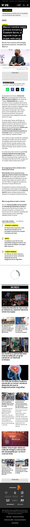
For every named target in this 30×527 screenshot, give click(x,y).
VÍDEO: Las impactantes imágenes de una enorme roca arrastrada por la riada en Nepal (21, 470)
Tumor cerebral (11, 252)
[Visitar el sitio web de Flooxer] (20, 504)
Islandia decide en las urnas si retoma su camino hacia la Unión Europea (15, 310)
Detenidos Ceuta (13, 1)
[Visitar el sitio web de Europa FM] (15, 500)
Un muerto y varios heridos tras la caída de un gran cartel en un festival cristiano (14, 357)
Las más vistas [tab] (8, 221)
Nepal (7, 238)
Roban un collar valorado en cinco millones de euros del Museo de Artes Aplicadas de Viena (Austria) (7, 471)
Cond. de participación (20, 519)
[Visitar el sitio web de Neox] (22, 492)
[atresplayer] (24, 5)
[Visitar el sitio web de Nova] (8, 496)
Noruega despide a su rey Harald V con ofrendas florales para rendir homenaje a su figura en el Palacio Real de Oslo (8, 329)
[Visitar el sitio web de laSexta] (15, 492)
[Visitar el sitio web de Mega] (15, 496)
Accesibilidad (15, 522)
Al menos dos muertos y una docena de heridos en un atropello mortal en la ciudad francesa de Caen (14, 230)
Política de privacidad (18, 516)
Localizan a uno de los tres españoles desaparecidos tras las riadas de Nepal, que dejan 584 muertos (15, 243)
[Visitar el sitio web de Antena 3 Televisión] (8, 492)
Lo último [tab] (19, 221)
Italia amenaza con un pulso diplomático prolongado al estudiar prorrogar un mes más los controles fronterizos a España (21, 329)
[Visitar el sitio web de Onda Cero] (8, 500)
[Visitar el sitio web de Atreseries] (22, 496)
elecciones (21, 153)
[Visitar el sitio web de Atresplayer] (11, 504)
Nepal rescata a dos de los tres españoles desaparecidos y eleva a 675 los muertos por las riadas (8, 403)
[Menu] (28, 5)
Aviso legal (9, 516)
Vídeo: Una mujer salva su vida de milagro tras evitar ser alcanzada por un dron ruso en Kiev (14, 451)
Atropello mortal (11, 225)
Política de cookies (8, 519)
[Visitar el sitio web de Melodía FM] (22, 500)
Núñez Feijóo (5, 1)
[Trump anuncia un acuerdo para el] (21, 396)
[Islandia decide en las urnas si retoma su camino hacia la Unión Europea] (15, 298)
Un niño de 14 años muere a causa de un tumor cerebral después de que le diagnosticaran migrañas (14, 256)
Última (19, 5)
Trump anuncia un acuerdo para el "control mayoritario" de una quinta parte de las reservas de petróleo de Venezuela (21, 404)
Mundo (15, 287)
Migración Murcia (22, 1)
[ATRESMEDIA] (15, 487)
